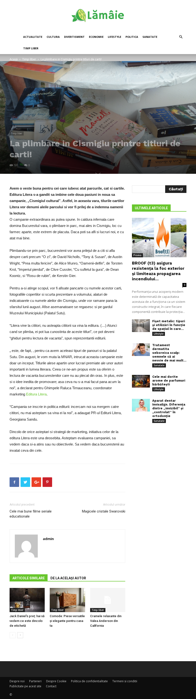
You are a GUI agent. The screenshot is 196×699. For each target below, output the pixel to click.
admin (48, 538)
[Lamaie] (98, 16)
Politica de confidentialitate (89, 681)
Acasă (14, 59)
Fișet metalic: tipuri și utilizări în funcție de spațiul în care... (168, 325)
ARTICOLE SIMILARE (28, 578)
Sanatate (149, 37)
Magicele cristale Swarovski (103, 511)
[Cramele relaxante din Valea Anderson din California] (107, 600)
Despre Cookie (56, 681)
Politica (131, 37)
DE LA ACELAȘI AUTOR (68, 578)
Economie (96, 37)
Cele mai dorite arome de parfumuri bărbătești (168, 380)
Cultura (53, 37)
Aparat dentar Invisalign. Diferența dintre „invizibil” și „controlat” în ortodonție (168, 408)
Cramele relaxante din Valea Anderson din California (105, 620)
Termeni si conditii (124, 681)
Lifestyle (114, 37)
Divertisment (74, 37)
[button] (180, 37)
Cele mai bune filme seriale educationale (31, 514)
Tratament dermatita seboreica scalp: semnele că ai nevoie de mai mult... (169, 352)
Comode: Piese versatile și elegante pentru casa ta (67, 620)
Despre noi (17, 681)
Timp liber (30, 48)
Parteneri (35, 681)
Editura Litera (36, 394)
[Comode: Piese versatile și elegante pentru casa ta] (67, 600)
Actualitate (32, 37)
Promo (137, 255)
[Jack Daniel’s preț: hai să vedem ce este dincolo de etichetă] (27, 600)
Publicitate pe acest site (25, 686)
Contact (51, 686)
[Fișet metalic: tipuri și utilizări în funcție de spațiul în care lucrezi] (141, 325)
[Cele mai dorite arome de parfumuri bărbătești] (141, 381)
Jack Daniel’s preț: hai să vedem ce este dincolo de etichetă (27, 620)
